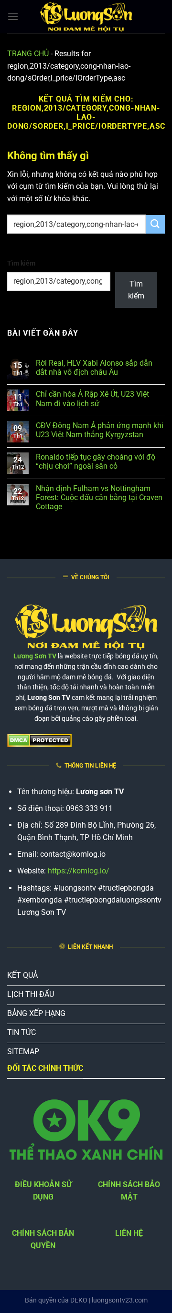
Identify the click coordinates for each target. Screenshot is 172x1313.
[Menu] (13, 16)
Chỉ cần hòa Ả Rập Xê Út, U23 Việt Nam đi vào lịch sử (92, 399)
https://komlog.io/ (78, 870)
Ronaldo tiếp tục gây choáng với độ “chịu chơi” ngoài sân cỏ (95, 461)
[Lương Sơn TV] (86, 16)
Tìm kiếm (21, 263)
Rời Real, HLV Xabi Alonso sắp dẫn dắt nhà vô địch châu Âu (94, 368)
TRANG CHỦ (28, 53)
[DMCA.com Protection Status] (39, 739)
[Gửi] (155, 224)
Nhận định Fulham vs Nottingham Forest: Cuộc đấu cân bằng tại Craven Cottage (99, 497)
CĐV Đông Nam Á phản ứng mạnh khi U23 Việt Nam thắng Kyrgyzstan (99, 430)
